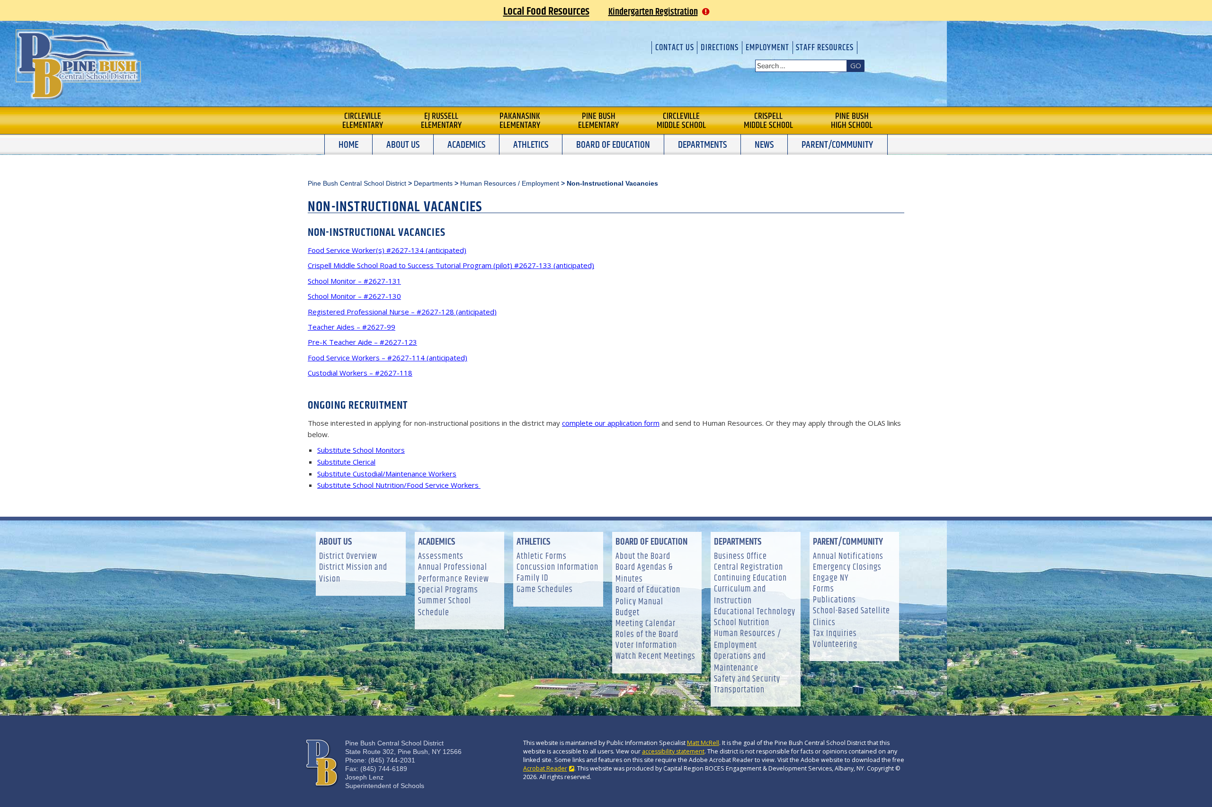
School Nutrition (741, 623)
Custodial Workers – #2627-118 (360, 372)
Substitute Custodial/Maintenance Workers (386, 473)
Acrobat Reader (545, 768)
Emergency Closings (847, 568)
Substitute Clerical (346, 461)
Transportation (739, 690)
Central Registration (748, 568)
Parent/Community (837, 144)
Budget (627, 613)
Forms (823, 589)
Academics (466, 144)
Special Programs (448, 590)
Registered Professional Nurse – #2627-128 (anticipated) (402, 311)
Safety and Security (747, 679)
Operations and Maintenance (740, 662)
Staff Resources (825, 47)
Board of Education (613, 144)
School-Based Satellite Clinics (851, 617)
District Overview (348, 557)
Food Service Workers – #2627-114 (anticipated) (387, 357)
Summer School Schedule (444, 607)
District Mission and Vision (353, 573)
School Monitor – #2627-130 (354, 296)
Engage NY (830, 578)
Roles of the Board (646, 635)
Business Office (740, 557)
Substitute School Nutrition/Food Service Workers (399, 485)
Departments (702, 144)
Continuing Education (750, 578)
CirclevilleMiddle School (681, 120)
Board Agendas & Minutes (644, 573)
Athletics (530, 144)
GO (855, 65)
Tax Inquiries (835, 634)
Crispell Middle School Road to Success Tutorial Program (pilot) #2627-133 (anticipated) (451, 265)
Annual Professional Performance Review (453, 573)
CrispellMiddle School (768, 120)
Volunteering (835, 645)
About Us (402, 144)
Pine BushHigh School (852, 120)
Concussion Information (557, 568)
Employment (767, 47)
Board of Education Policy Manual (647, 596)
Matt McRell (703, 743)
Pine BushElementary (598, 120)
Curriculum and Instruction (740, 595)
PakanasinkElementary (519, 120)
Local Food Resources (546, 11)
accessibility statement (673, 751)
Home (348, 144)
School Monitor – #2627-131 (354, 281)
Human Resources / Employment (747, 640)
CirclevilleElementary (362, 120)
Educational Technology (754, 612)
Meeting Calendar (645, 624)
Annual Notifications (848, 557)
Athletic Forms (542, 557)
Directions (720, 47)
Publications (834, 600)
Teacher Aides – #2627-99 (351, 327)
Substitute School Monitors (361, 450)
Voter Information (646, 646)
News (764, 144)
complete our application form (610, 423)
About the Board (642, 557)
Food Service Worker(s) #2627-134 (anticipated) (387, 250)
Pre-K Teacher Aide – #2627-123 (362, 342)
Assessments (440, 557)
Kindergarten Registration (653, 12)
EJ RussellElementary (441, 120)
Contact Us (674, 47)
